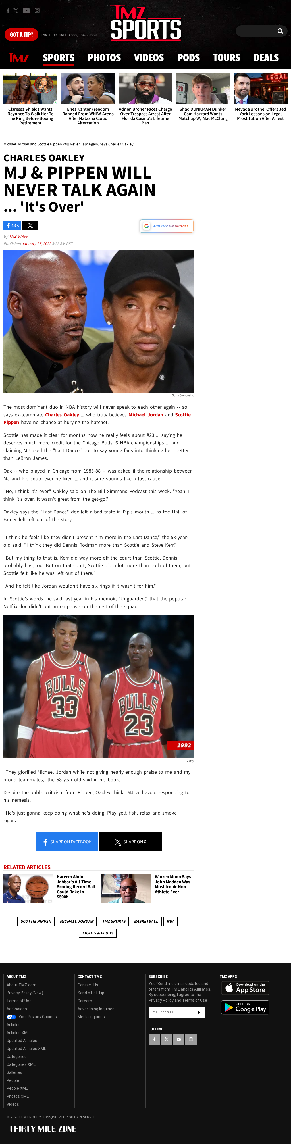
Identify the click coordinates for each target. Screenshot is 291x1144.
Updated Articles (22, 1040)
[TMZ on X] (16, 10)
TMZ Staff (18, 236)
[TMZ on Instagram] (37, 10)
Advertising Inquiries (96, 1009)
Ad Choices (17, 1009)
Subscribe (199, 1012)
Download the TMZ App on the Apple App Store (245, 988)
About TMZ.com (21, 985)
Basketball (146, 921)
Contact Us (88, 985)
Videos (149, 58)
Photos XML (18, 1096)
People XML (17, 1088)
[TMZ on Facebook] (8, 10)
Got (21, 35)
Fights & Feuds (97, 933)
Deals (266, 58)
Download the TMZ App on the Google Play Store (245, 1007)
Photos (104, 58)
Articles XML (18, 1032)
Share (70, 841)
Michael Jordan (76, 921)
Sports (58, 58)
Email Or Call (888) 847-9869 (69, 35)
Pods (188, 58)
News (17, 58)
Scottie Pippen (35, 921)
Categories (17, 1056)
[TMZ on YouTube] (178, 1039)
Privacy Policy (161, 1000)
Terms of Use (19, 1001)
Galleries (14, 1072)
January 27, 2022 (37, 243)
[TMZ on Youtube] (26, 10)
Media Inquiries (91, 1016)
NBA (170, 921)
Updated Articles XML (26, 1048)
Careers (85, 1001)
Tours (226, 58)
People (13, 1080)
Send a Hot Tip (91, 993)
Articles (14, 1024)
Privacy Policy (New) (25, 993)
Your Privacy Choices (37, 1016)
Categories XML (21, 1064)
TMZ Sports (113, 921)
